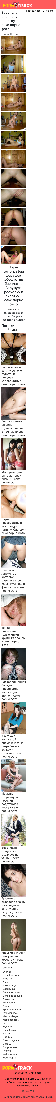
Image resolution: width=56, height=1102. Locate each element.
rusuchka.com (11, 975)
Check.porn (35, 1072)
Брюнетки (8, 999)
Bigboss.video (33, 10)
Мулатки (8, 1026)
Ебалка (7, 971)
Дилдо (6, 1006)
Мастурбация (10, 1016)
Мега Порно (9, 1057)
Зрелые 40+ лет (12, 1009)
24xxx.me (48, 10)
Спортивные (10, 1047)
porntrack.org (27, 1078)
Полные (7, 1036)
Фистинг (7, 1050)
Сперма (7, 1043)
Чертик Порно (9, 34)
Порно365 (28, 1091)
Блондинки (9, 988)
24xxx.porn (21, 1072)
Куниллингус (10, 1012)
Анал (5, 982)
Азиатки (7, 978)
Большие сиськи (12, 995)
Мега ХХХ (13, 309)
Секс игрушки (11, 1040)
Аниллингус (9, 985)
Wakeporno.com (12, 1054)
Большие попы (11, 992)
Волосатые (9, 1002)
